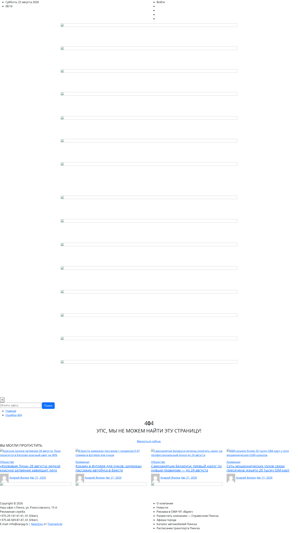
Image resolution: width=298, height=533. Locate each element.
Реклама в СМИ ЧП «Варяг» (53, 392)
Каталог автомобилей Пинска (181, 392)
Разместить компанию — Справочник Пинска (105, 392)
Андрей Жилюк (19, 478)
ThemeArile (54, 524)
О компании (9, 392)
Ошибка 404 (14, 415)
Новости (26, 392)
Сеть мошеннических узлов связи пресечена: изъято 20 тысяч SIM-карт (258, 468)
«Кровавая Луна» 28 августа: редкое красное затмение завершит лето (30, 468)
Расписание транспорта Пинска (225, 392)
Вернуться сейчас (149, 441)
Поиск (48, 406)
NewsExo (37, 524)
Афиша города (149, 392)
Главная (11, 411)
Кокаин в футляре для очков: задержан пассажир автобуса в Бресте (109, 468)
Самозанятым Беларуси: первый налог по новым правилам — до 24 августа (186, 468)
